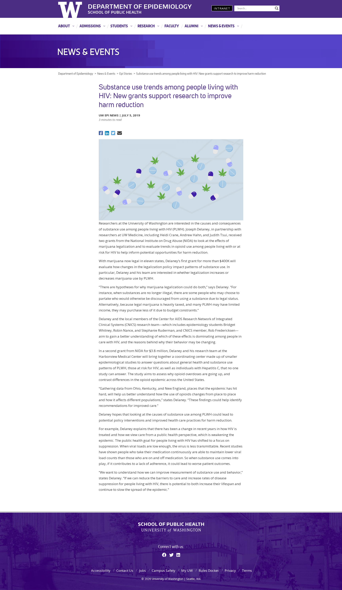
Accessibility (100, 570)
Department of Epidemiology (140, 5)
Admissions (90, 25)
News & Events (221, 25)
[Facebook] (164, 555)
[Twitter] (171, 555)
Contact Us (124, 570)
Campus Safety (163, 570)
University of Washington (74, 9)
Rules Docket (209, 570)
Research (146, 25)
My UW (187, 570)
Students (119, 25)
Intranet (222, 8)
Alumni (191, 25)
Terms (247, 570)
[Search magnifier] (276, 8)
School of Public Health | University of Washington (171, 527)
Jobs (142, 570)
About (64, 25)
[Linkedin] (178, 555)
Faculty (171, 25)
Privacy (230, 570)
